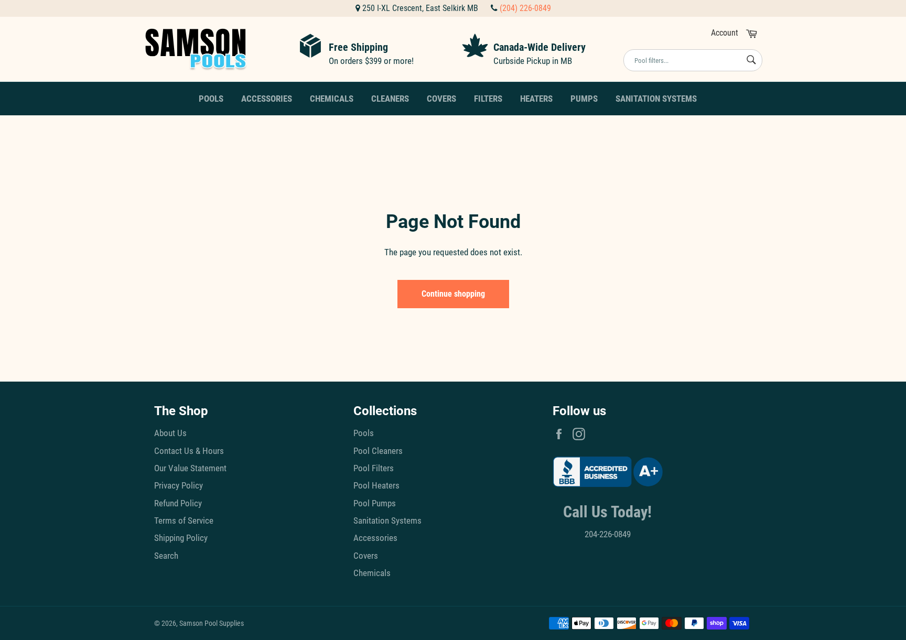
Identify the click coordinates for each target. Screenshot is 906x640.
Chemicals (372, 573)
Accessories (375, 538)
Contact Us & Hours (189, 451)
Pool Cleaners (378, 451)
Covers (365, 555)
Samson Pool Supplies (211, 623)
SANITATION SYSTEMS (656, 98)
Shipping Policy (181, 538)
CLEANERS (390, 98)
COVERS (441, 98)
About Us (170, 433)
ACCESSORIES (266, 98)
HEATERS (536, 98)
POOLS (211, 98)
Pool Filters (373, 468)
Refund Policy (178, 503)
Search (166, 555)
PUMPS (584, 98)
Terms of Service (183, 520)
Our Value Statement (190, 468)
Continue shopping (453, 294)
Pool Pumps (374, 503)
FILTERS (488, 98)
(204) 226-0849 (525, 8)
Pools (363, 433)
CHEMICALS (331, 98)
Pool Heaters (376, 485)
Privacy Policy (178, 485)
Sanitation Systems (387, 520)
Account (724, 33)
